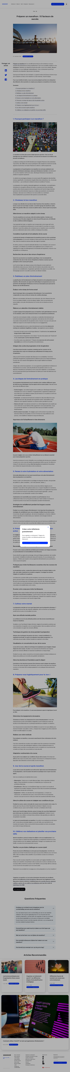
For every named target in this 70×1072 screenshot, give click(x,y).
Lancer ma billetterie (35, 542)
